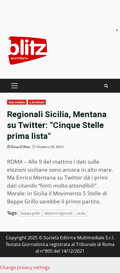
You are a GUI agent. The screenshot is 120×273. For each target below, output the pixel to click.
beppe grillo (30, 213)
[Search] (106, 85)
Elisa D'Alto (20, 146)
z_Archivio (37, 102)
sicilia (81, 213)
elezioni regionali (58, 213)
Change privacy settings (25, 267)
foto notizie (17, 102)
